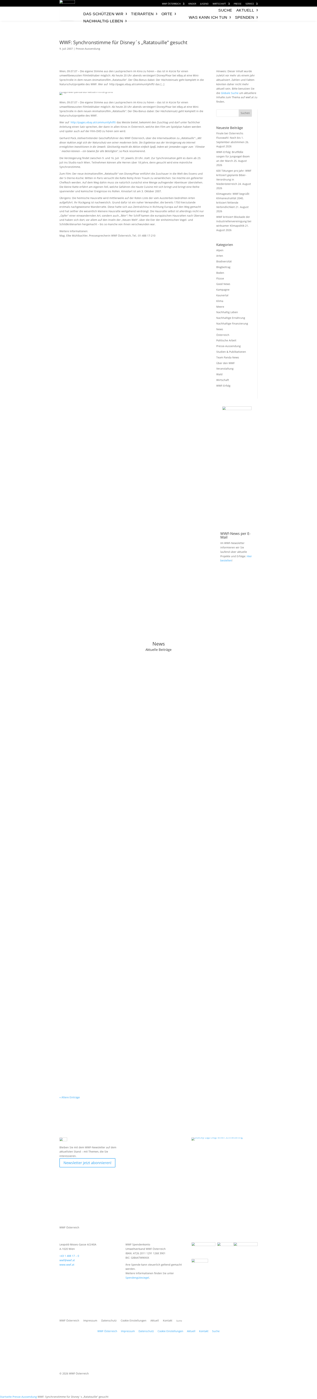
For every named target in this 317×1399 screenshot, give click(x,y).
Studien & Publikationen (231, 351)
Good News (223, 284)
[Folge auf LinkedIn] (189, 1140)
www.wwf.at (66, 1264)
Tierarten (142, 14)
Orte (166, 14)
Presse (237, 4)
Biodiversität (224, 261)
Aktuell (245, 10)
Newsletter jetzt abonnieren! (87, 1162)
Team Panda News (227, 357)
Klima (219, 301)
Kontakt (167, 1320)
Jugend (204, 4)
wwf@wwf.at (67, 1260)
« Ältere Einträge (69, 1097)
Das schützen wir (103, 14)
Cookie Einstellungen (133, 1320)
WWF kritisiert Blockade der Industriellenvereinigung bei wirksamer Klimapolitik (233, 221)
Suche (216, 1331)
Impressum (90, 1320)
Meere (220, 306)
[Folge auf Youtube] (167, 1140)
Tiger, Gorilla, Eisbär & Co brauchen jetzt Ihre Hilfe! (237, 444)
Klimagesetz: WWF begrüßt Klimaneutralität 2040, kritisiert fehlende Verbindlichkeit (127, 822)
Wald (219, 374)
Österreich (222, 335)
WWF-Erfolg (223, 385)
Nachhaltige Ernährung (230, 318)
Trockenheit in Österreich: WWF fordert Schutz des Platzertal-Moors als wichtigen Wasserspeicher (138, 914)
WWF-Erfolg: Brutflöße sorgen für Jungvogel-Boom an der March (233, 156)
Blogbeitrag (223, 267)
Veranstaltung (225, 368)
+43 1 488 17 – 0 (69, 1256)
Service (249, 4)
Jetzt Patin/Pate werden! (237, 516)
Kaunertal (222, 295)
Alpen (219, 250)
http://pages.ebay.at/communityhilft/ (93, 122)
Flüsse (220, 278)
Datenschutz (109, 1320)
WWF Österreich (171, 4)
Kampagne (222, 289)
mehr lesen (70, 697)
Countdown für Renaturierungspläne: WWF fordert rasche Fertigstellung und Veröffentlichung (135, 1010)
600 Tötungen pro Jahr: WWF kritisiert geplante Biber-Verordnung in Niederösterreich (128, 773)
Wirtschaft (219, 4)
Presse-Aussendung (88, 48)
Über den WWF (225, 363)
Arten (219, 255)
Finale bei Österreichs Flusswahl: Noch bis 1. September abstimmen (230, 138)
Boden (220, 272)
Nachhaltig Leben (227, 312)
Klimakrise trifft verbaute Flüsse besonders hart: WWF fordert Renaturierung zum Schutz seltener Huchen (144, 1058)
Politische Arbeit (226, 340)
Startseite (6, 1396)
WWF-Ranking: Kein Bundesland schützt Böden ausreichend (109, 962)
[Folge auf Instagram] (174, 1140)
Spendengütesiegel (137, 1277)
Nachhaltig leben (103, 21)
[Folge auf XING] (181, 1140)
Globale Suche (229, 93)
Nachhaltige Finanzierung (232, 323)
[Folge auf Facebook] (159, 1140)
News (219, 329)
